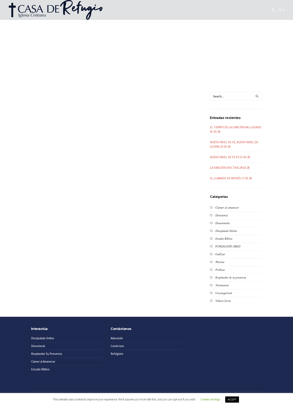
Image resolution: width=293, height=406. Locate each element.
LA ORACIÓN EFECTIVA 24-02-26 (230, 168)
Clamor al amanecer (227, 208)
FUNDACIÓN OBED (227, 246)
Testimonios (221, 285)
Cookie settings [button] (210, 399)
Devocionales (222, 223)
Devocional (221, 215)
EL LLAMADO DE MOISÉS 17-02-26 (231, 178)
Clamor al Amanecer (43, 361)
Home (141, 72)
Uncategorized (223, 293)
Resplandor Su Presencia (46, 354)
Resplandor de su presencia (230, 278)
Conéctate (117, 346)
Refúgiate (117, 354)
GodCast (220, 254)
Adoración (117, 338)
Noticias (219, 262)
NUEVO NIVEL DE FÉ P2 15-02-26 (230, 157)
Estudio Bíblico (223, 239)
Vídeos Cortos (223, 301)
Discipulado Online (226, 231)
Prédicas (220, 270)
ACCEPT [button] (232, 399)
